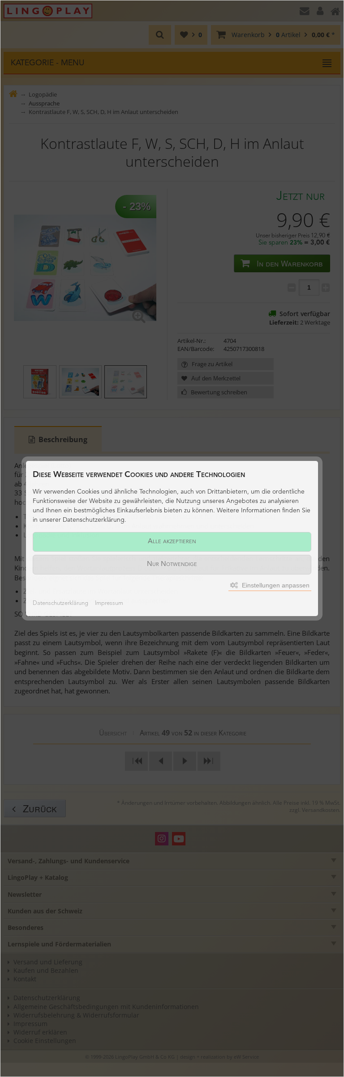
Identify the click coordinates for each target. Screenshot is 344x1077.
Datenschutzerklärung (60, 603)
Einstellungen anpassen (275, 585)
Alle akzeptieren (172, 541)
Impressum (109, 603)
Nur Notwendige (172, 564)
